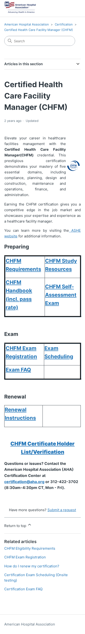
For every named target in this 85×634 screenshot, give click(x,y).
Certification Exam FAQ (23, 589)
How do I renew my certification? (31, 566)
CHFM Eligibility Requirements (29, 548)
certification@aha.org (24, 481)
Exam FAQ (18, 370)
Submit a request (61, 510)
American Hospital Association (26, 24)
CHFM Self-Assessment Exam (60, 294)
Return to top (15, 525)
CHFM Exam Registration (25, 557)
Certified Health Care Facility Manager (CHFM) (38, 30)
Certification (64, 24)
